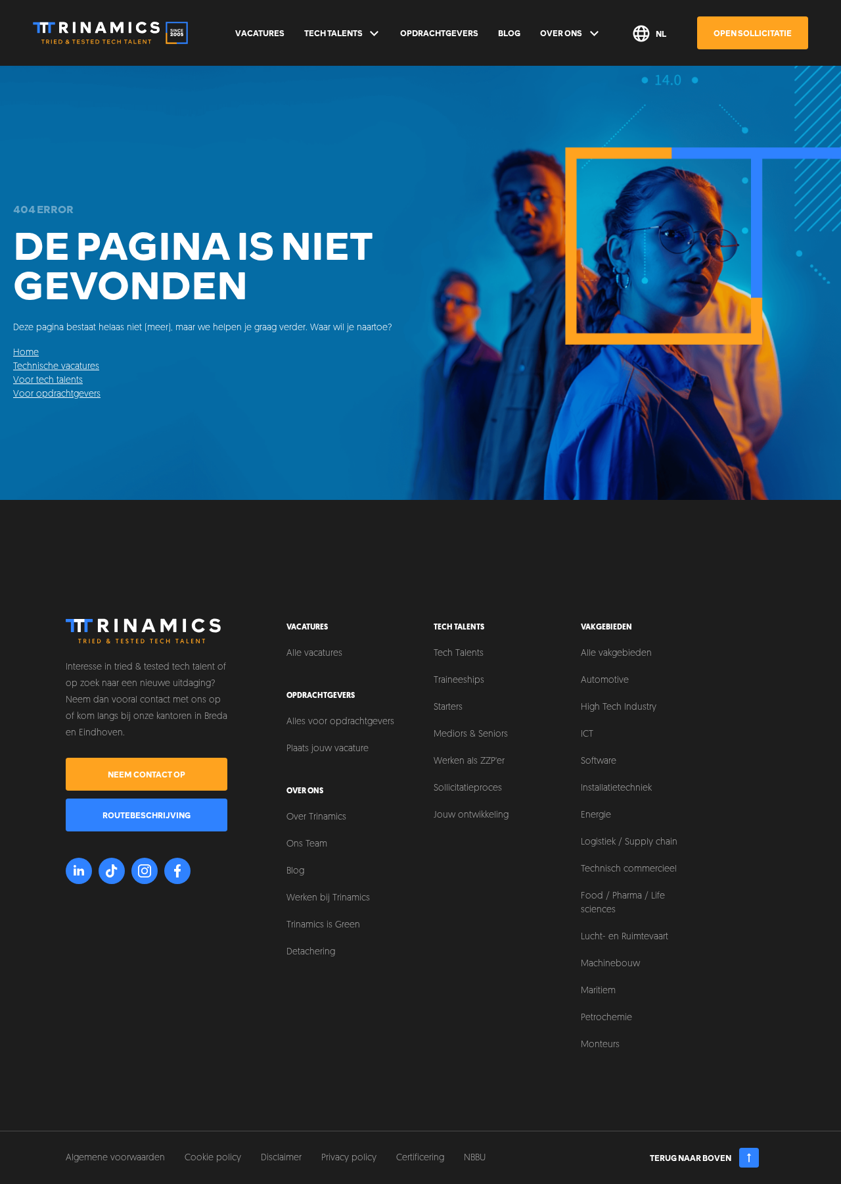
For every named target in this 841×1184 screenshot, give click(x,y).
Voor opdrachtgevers (57, 394)
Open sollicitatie (753, 33)
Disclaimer (281, 1158)
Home (26, 353)
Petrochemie (606, 1018)
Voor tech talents (48, 380)
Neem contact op (146, 774)
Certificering (420, 1158)
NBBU (475, 1158)
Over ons (561, 33)
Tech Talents (333, 33)
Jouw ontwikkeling (471, 815)
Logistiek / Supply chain (629, 842)
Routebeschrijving (146, 815)
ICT (587, 734)
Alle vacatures (314, 653)
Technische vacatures (56, 367)
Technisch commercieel (629, 869)
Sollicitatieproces (468, 788)
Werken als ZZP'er (469, 761)
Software (598, 761)
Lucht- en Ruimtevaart (624, 937)
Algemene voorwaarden (115, 1158)
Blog (509, 33)
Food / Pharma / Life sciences (623, 903)
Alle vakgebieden (616, 653)
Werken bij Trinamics (328, 898)
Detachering (310, 952)
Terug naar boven (690, 1157)
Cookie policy (213, 1158)
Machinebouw (610, 964)
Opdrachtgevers (439, 33)
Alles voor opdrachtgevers (340, 722)
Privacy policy (348, 1158)
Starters (448, 707)
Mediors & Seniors (471, 734)
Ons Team (306, 844)
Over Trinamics (316, 817)
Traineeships (459, 680)
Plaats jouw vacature (327, 749)
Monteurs (600, 1045)
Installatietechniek (616, 788)
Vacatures (259, 33)
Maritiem (598, 991)
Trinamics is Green (323, 925)
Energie (596, 815)
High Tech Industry (618, 707)
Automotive (605, 680)
